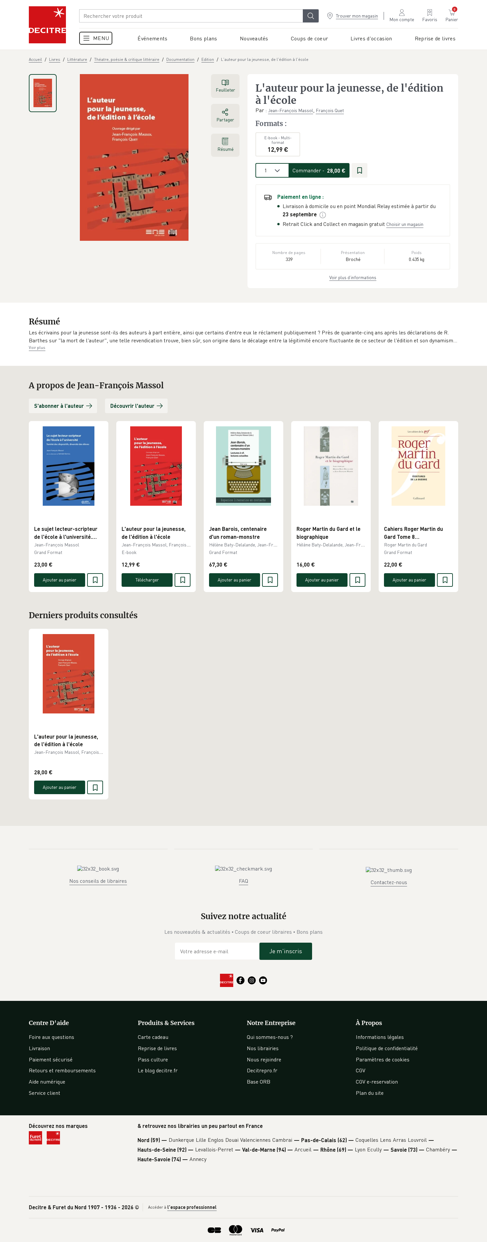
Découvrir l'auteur (132, 406)
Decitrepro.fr (262, 1070)
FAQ (243, 881)
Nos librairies (263, 1048)
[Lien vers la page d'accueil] (47, 24)
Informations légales (380, 1037)
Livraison (39, 1048)
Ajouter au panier (60, 579)
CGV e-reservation (377, 1081)
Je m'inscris (285, 951)
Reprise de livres (157, 1048)
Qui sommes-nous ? (270, 1037)
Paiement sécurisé (51, 1059)
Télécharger (147, 579)
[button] (243, 336)
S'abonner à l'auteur (59, 406)
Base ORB (258, 1081)
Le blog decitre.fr (158, 1070)
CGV (360, 1070)
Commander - (319, 170)
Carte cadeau (153, 1037)
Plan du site (370, 1093)
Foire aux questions (51, 1037)
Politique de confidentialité (387, 1048)
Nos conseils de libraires (98, 881)
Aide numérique (47, 1081)
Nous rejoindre (264, 1059)
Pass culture (153, 1059)
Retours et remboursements (62, 1070)
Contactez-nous (389, 882)
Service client (44, 1093)
